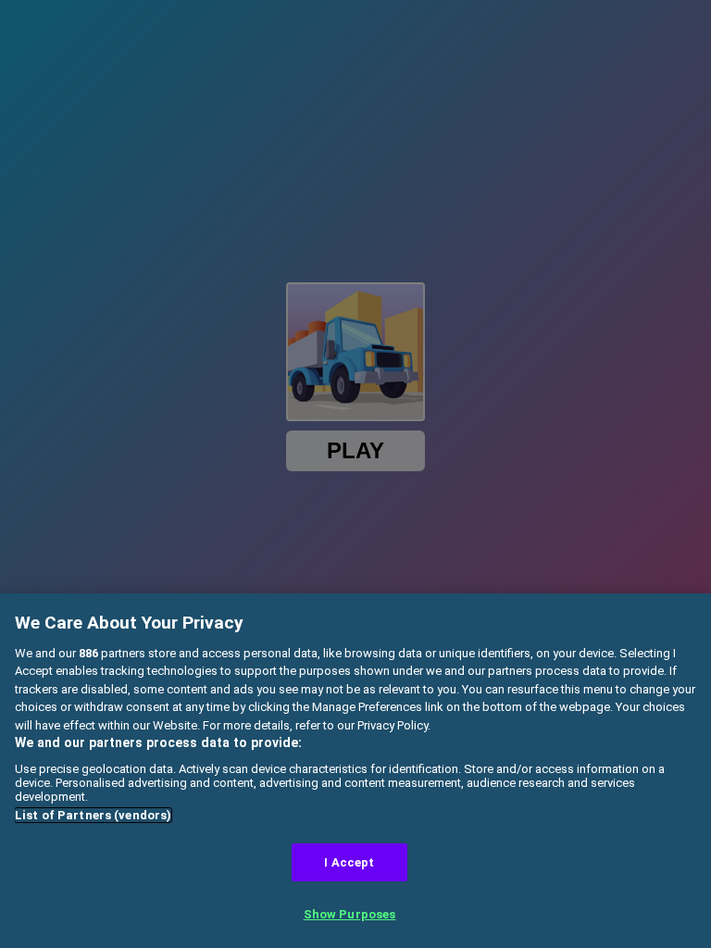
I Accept (349, 862)
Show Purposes (350, 914)
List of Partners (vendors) (93, 815)
